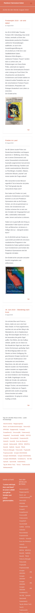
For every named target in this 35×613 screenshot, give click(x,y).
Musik (5, 447)
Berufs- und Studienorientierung (12, 426)
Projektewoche (8, 453)
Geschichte (15, 435)
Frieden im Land (11, 140)
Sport (5, 461)
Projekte (27, 450)
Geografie (6, 435)
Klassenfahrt (14, 438)
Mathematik (13, 444)
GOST (28, 435)
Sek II (29, 458)
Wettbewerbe (7, 467)
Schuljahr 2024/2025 (24, 456)
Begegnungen (18, 423)
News (17, 447)
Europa (22, 429)
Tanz (19, 464)
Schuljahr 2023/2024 (9, 456)
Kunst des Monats (22, 441)
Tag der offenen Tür (9, 464)
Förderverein (26, 432)
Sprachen (13, 461)
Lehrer (5, 444)
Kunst (12, 441)
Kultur (5, 441)
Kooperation (24, 438)
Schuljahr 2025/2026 (9, 458)
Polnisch (19, 450)
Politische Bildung (8, 450)
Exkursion (16, 432)
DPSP (6, 429)
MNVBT (27, 444)
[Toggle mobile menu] (31, 3)
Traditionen (26, 464)
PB (23, 447)
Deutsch (27, 426)
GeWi (22, 435)
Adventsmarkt (7, 423)
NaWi (11, 447)
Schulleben (22, 458)
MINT (20, 444)
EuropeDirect (7, 432)
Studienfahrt (21, 461)
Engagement (14, 429)
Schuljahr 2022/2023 (20, 453)
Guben (6, 438)
